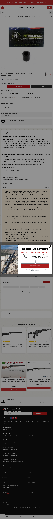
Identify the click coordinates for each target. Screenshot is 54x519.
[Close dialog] (50, 247)
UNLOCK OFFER (35, 266)
